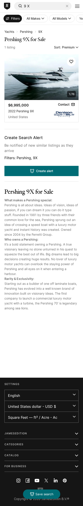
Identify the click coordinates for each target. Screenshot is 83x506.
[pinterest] (65, 480)
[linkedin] (55, 480)
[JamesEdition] (7, 6)
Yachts (9, 31)
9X (40, 31)
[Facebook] (27, 480)
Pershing (26, 31)
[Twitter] (46, 480)
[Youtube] (37, 480)
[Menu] (77, 6)
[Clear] (67, 6)
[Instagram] (18, 480)
